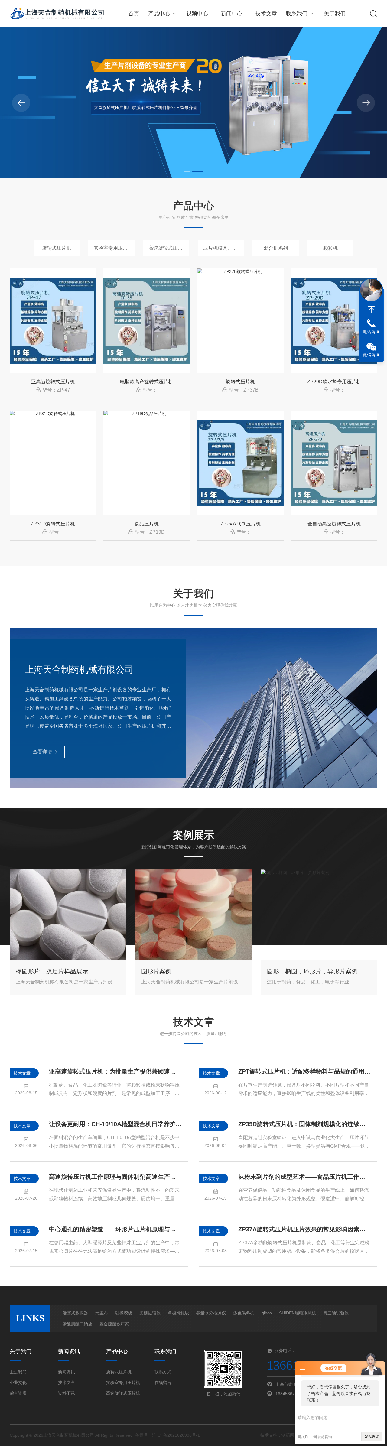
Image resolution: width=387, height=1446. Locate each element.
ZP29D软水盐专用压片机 (334, 381)
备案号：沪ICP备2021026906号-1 (167, 1435)
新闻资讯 (66, 1372)
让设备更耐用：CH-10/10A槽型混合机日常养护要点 (115, 1124)
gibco (267, 1313)
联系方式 (162, 1372)
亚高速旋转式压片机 (53, 381)
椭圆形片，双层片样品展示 (52, 971)
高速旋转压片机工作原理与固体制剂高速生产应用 (115, 1176)
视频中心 (197, 14)
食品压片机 (147, 523)
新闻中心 (231, 14)
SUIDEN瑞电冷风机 (297, 1313)
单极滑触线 (178, 1313)
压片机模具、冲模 (222, 248)
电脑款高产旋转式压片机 (146, 381)
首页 (133, 14)
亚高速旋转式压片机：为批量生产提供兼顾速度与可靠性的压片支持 (115, 1071)
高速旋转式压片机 (167, 248)
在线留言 (162, 1382)
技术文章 (266, 14)
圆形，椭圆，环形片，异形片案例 (312, 971)
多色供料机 (243, 1313)
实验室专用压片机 (113, 248)
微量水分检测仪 (211, 1313)
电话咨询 (371, 331)
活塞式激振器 (75, 1313)
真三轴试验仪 (336, 1313)
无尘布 (101, 1313)
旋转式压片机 (56, 248)
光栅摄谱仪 (150, 1313)
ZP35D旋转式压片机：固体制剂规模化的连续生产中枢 (304, 1124)
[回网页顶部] (371, 310)
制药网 (287, 1435)
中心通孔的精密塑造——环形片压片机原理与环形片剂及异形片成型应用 (115, 1229)
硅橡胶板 (123, 1313)
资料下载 (66, 1393)
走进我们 (18, 1372)
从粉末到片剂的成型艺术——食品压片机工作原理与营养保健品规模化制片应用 (304, 1176)
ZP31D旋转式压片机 (53, 523)
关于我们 (335, 14)
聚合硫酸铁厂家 (114, 1323)
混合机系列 (276, 248)
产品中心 (159, 14)
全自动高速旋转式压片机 (334, 523)
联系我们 (296, 14)
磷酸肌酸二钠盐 (77, 1323)
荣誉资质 (18, 1393)
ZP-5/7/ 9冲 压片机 (240, 523)
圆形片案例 (156, 971)
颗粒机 (330, 248)
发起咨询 (372, 1437)
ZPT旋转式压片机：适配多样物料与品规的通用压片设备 (304, 1071)
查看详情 (42, 751)
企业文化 (18, 1382)
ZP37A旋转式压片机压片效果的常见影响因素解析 (304, 1229)
